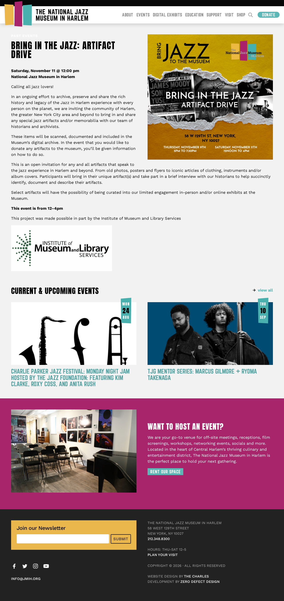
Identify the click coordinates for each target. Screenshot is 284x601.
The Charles (196, 576)
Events (143, 14)
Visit (229, 14)
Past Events (24, 36)
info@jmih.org (26, 579)
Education (194, 14)
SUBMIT (120, 538)
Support (214, 14)
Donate (268, 14)
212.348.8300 (159, 539)
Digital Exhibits (167, 14)
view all (265, 290)
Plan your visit (163, 555)
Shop (241, 14)
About (127, 14)
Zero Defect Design (200, 581)
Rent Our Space (165, 471)
